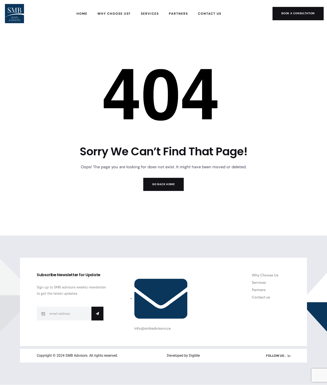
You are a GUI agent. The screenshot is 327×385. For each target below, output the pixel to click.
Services (259, 282)
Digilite (194, 355)
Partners (259, 290)
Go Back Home (163, 184)
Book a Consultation (298, 13)
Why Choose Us (265, 275)
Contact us (261, 297)
